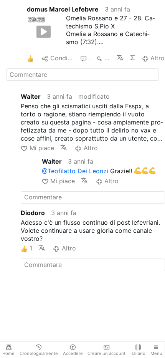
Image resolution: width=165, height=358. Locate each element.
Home (8, 353)
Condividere (62, 58)
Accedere (73, 353)
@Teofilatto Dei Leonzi (75, 171)
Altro (157, 58)
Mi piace (42, 148)
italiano (137, 353)
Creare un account (106, 353)
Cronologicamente (39, 353)
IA (132, 57)
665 (107, 58)
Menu (156, 353)
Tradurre (120, 57)
